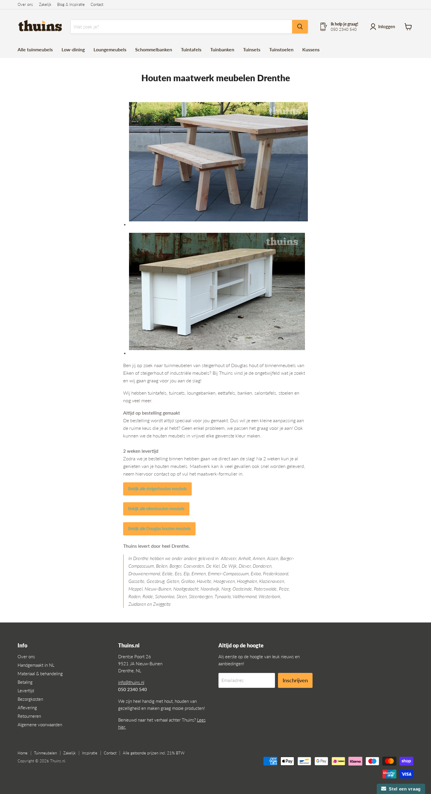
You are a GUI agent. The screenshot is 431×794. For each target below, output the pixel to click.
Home (23, 753)
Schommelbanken (153, 49)
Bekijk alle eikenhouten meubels (156, 508)
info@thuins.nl (131, 682)
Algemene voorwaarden (40, 724)
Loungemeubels (110, 49)
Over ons (25, 4)
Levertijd (26, 690)
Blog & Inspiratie (71, 4)
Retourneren (29, 716)
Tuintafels (191, 49)
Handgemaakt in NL (36, 665)
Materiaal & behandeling (40, 673)
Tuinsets (251, 49)
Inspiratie (89, 753)
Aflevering (27, 707)
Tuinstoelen (281, 49)
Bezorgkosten (30, 699)
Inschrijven (295, 680)
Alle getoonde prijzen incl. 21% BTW (153, 753)
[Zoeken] (300, 26)
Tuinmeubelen (45, 753)
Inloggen (386, 26)
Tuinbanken (222, 49)
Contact (97, 4)
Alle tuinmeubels (35, 49)
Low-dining (73, 49)
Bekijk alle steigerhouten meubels (157, 488)
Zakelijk (45, 4)
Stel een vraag (403, 788)
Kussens (311, 49)
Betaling (25, 682)
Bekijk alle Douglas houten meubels (159, 528)
